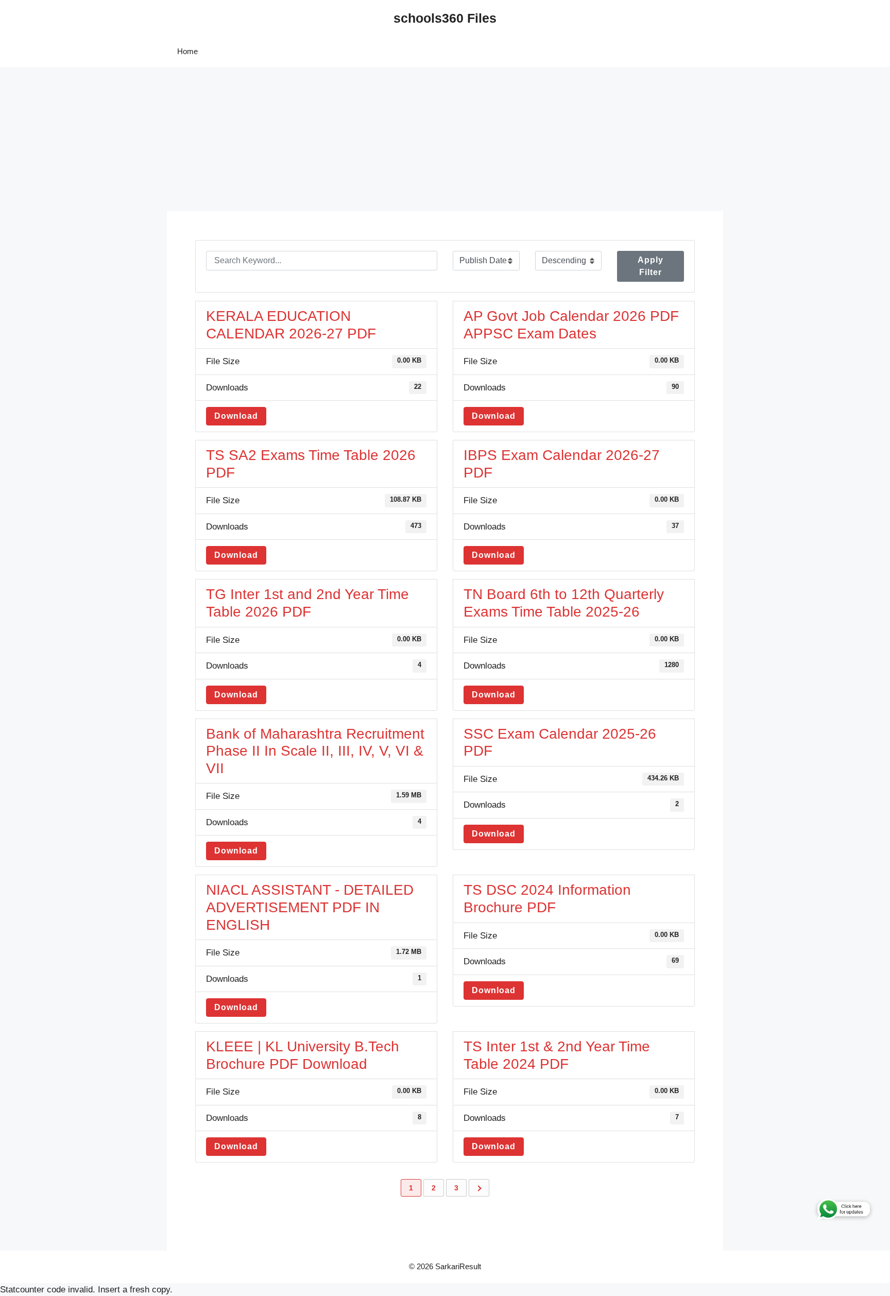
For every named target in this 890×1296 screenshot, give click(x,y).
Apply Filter (650, 266)
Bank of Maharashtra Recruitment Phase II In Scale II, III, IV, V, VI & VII (315, 751)
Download (236, 416)
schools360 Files (445, 18)
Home (187, 51)
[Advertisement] (309, 139)
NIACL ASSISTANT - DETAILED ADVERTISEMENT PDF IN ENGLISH (310, 907)
